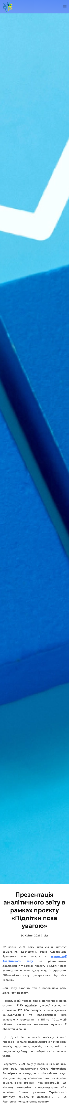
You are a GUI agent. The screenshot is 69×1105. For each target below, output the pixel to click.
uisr (46, 935)
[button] (64, 6)
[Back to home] (7, 6)
